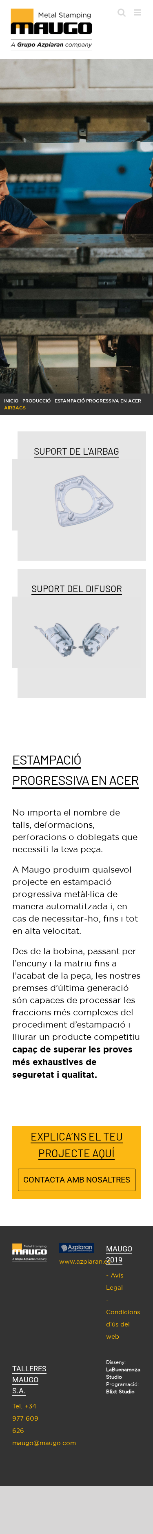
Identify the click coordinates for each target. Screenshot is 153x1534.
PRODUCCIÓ (36, 400)
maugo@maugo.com (29, 1442)
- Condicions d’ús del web (123, 1318)
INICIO (11, 400)
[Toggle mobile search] (122, 12)
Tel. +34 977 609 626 (25, 1418)
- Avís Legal (114, 1281)
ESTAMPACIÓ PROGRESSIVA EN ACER (98, 400)
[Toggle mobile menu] (138, 12)
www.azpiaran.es (76, 1261)
